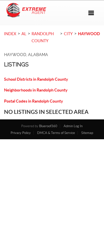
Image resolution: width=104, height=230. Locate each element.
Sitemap (87, 133)
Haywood (89, 33)
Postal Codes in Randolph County (33, 101)
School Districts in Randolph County (36, 79)
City (68, 33)
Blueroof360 (48, 126)
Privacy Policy (21, 133)
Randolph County (43, 37)
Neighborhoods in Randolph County (36, 90)
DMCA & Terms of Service (56, 133)
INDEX (10, 33)
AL (23, 33)
